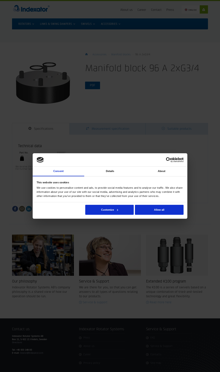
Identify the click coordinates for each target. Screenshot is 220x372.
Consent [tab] (58, 171)
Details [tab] (110, 171)
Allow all (159, 209)
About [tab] (161, 171)
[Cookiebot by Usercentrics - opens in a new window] (168, 159)
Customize (107, 209)
